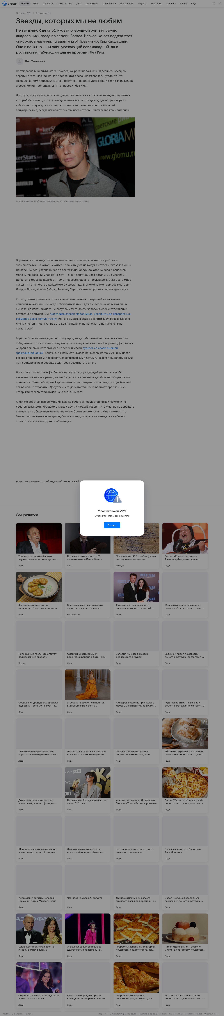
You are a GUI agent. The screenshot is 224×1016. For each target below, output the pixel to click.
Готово (112, 525)
